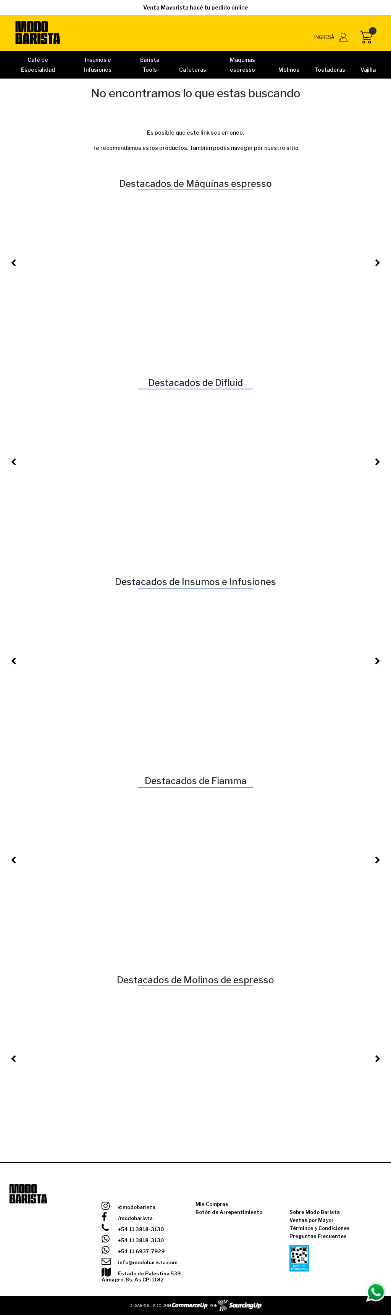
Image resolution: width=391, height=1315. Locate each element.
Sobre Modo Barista (314, 1212)
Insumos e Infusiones (98, 64)
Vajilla (368, 69)
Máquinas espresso (242, 64)
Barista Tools (149, 64)
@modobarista (136, 1207)
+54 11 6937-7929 (141, 1251)
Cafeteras (192, 69)
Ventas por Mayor (311, 1220)
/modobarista (135, 1218)
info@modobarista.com (147, 1262)
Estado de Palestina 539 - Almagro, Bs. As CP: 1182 (143, 1276)
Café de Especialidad (38, 64)
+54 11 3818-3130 (140, 1229)
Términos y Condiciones (319, 1228)
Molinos (288, 69)
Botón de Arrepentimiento (229, 1212)
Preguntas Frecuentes (318, 1236)
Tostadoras (330, 69)
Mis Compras (212, 1204)
